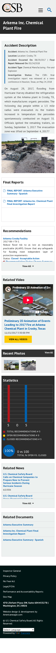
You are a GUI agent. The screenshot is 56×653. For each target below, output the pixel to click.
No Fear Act (9, 581)
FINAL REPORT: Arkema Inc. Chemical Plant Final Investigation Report (30, 202)
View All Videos (18, 339)
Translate (25, 632)
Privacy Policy (9, 575)
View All (49, 352)
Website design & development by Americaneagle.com (20, 613)
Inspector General (12, 570)
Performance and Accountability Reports (23, 591)
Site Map (7, 596)
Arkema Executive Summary (18, 524)
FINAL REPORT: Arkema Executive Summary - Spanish (25, 192)
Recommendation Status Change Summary (29, 261)
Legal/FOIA (8, 586)
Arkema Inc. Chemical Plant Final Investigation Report (20, 532)
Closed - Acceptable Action (25, 258)
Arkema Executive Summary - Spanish (23, 539)
